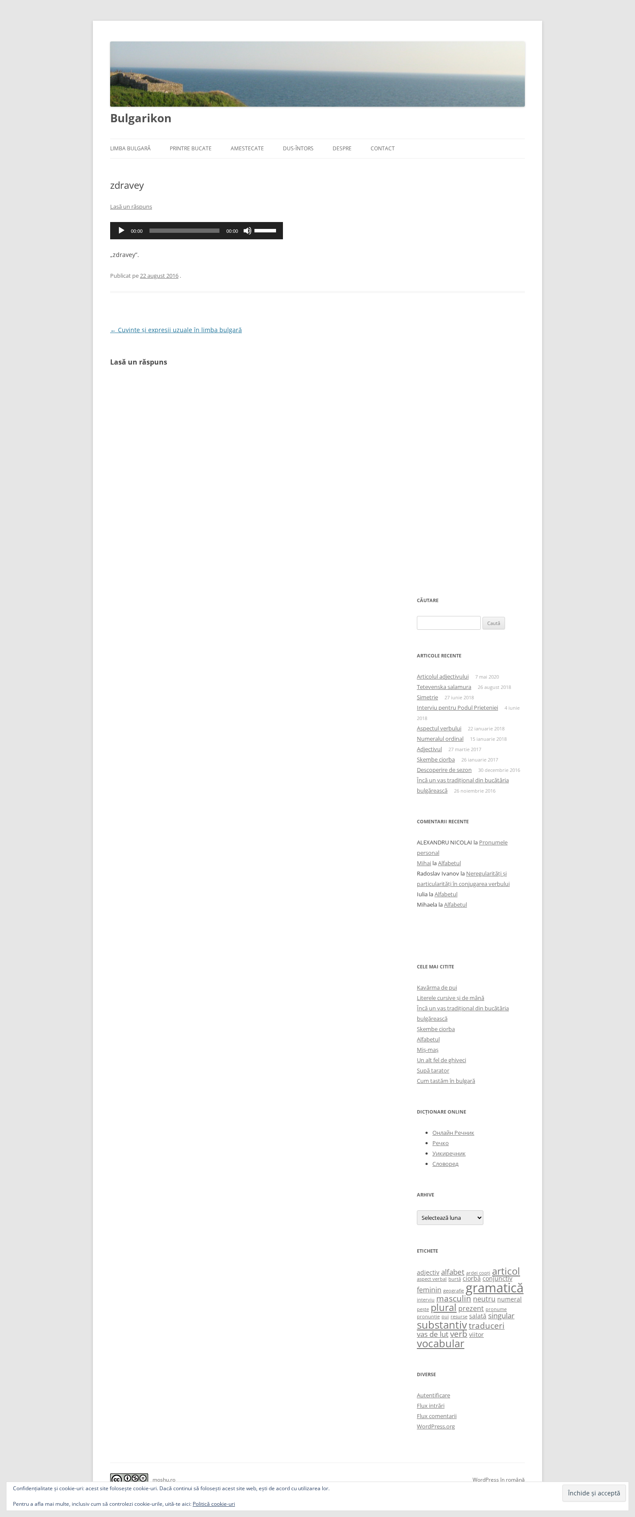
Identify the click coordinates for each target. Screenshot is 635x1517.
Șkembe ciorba (436, 759)
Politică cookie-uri (214, 1503)
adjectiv (428, 1272)
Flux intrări (430, 1405)
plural (444, 1307)
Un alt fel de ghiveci (441, 1060)
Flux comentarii (437, 1416)
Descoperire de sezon (444, 770)
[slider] (266, 230)
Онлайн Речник (453, 1132)
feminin (429, 1290)
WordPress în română (499, 1479)
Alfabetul (449, 863)
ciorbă (472, 1278)
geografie (453, 1291)
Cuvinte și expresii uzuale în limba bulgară (176, 330)
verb (458, 1333)
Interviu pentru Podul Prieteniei (457, 707)
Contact (383, 148)
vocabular (440, 1343)
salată (477, 1316)
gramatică (495, 1287)
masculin (453, 1298)
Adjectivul (429, 749)
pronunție (428, 1317)
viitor (476, 1334)
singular (501, 1315)
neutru (484, 1299)
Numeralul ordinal (440, 739)
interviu (426, 1300)
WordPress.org (436, 1426)
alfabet (452, 1271)
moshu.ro (163, 1479)
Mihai (424, 863)
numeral (509, 1299)
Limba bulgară (130, 148)
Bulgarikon (140, 118)
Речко (440, 1143)
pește (423, 1309)
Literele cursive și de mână (450, 998)
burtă (454, 1279)
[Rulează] (121, 230)
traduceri (487, 1325)
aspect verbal (432, 1279)
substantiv (442, 1324)
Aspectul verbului (439, 728)
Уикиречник (449, 1153)
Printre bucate (191, 148)
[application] (196, 230)
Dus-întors (298, 148)
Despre (342, 148)
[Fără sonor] (247, 230)
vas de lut (432, 1334)
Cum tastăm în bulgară (446, 1081)
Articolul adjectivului (443, 676)
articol (506, 1271)
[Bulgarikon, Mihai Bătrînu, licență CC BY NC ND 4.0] (129, 1480)
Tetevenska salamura (444, 687)
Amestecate (247, 148)
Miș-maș (427, 1050)
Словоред (445, 1164)
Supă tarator (433, 1070)
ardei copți (478, 1273)
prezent (471, 1308)
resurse (459, 1317)
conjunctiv (497, 1278)
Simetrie (427, 697)
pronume (496, 1309)
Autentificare (433, 1395)
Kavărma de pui (437, 987)
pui (445, 1317)
